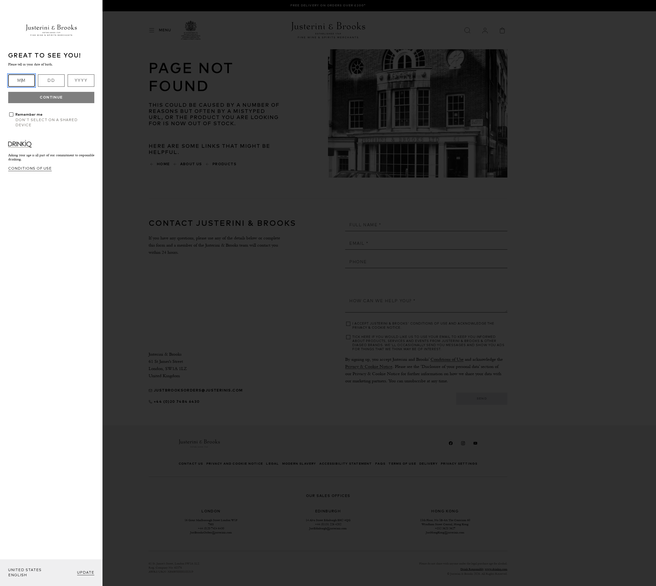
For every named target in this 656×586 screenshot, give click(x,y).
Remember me (29, 114)
